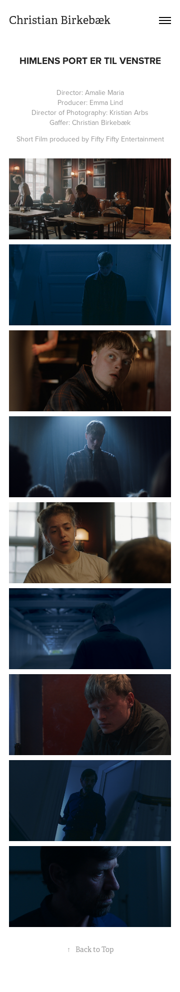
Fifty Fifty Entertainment (127, 139)
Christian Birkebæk (59, 20)
